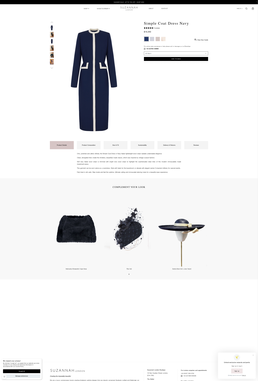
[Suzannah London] (129, 8)
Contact (164, 8)
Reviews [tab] (196, 145)
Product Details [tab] (62, 145)
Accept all (22, 371)
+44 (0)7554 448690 (152, 49)
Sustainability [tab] (142, 145)
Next (52, 67)
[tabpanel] (76, 232)
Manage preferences (21, 376)
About (151, 8)
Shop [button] (86, 8)
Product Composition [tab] (88, 145)
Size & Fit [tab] (115, 145)
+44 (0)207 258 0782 (187, 373)
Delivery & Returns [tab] (169, 145)
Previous (52, 23)
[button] (149, 28)
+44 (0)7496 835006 (189, 376)
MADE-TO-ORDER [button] (103, 8)
